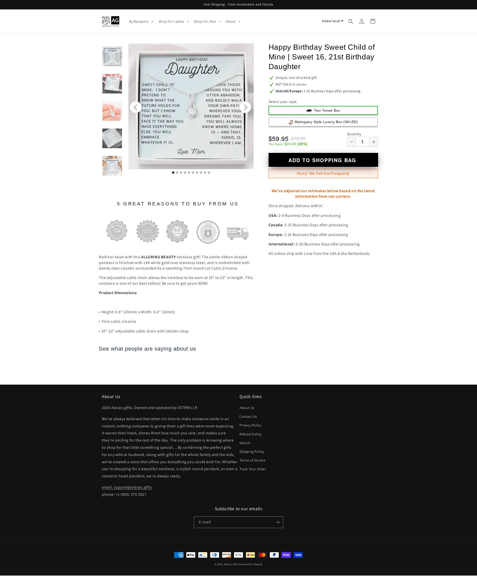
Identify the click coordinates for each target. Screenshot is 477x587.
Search (244, 443)
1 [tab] (173, 172)
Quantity (354, 134)
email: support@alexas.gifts (127, 487)
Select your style (283, 102)
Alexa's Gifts (231, 564)
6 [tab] (193, 172)
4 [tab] (185, 172)
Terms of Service (252, 460)
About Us (246, 408)
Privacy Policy (250, 425)
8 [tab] (201, 172)
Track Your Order (252, 469)
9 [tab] (205, 172)
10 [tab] (209, 172)
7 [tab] (197, 172)
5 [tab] (189, 172)
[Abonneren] (277, 522)
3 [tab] (181, 172)
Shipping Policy (251, 451)
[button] (141, 21)
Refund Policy (250, 434)
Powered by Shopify (251, 564)
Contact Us (248, 416)
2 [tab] (177, 172)
